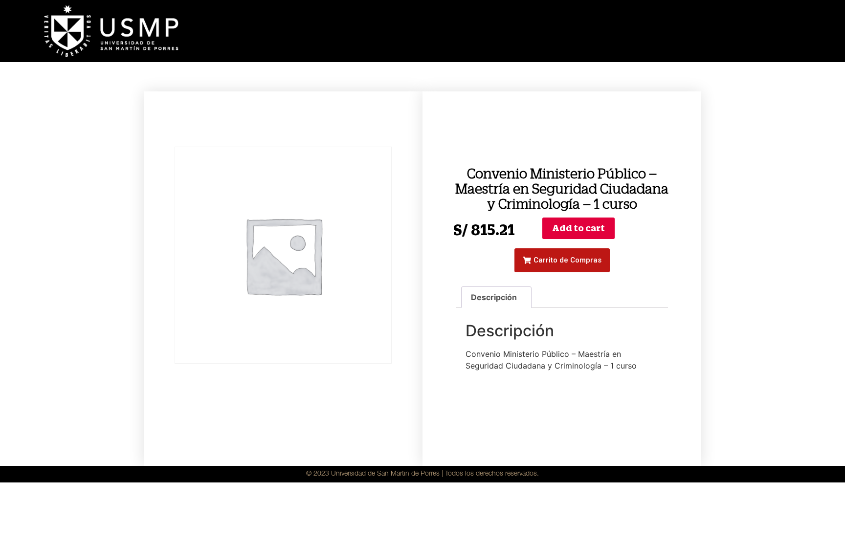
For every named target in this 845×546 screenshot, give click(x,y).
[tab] (496, 297)
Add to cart (578, 228)
